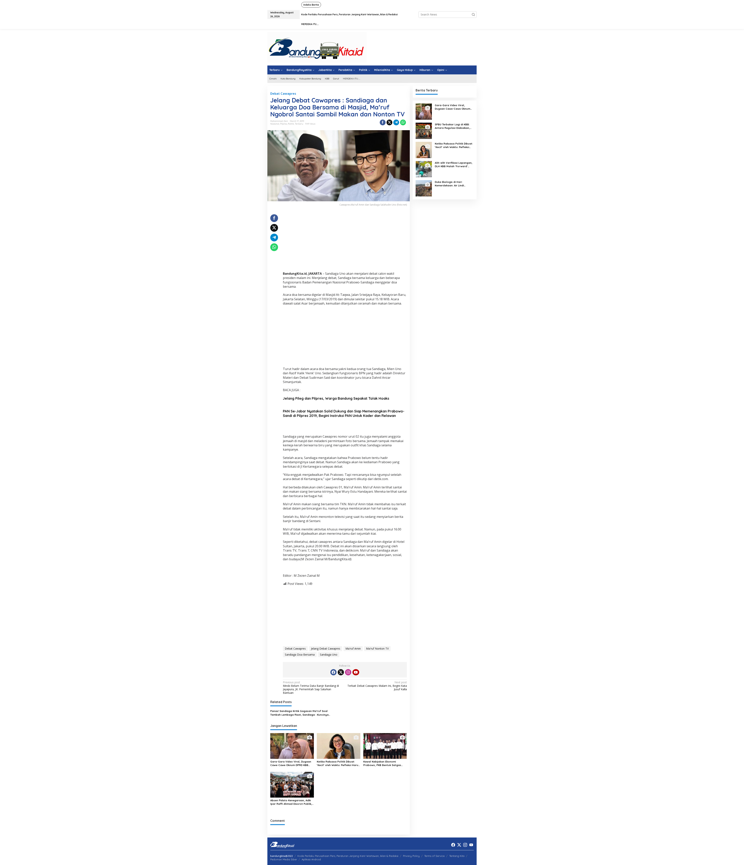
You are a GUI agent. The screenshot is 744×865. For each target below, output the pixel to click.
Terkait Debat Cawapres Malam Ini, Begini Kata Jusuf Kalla (377, 686)
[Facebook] (333, 672)
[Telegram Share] (396, 122)
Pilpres (283, 123)
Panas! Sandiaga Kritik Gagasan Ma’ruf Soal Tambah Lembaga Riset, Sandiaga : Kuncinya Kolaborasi (299, 712)
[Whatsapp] (403, 122)
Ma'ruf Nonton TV (377, 648)
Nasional (274, 123)
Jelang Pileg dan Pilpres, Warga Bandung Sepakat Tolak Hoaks (336, 398)
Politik (291, 123)
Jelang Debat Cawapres (325, 648)
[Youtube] (355, 672)
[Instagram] (348, 672)
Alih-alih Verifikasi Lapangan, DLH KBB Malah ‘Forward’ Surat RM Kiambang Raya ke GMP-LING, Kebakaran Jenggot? (453, 164)
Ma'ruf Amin (353, 648)
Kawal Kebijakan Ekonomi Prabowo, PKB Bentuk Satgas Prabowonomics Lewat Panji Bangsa (382, 763)
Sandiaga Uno (328, 654)
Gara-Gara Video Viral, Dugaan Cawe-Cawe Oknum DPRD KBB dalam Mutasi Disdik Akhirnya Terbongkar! (290, 763)
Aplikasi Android (311, 859)
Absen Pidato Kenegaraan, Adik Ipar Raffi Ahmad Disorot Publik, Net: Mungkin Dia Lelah (291, 802)
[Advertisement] (345, 241)
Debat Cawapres (283, 93)
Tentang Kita (456, 855)
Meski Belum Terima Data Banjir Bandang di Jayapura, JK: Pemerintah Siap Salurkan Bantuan (311, 688)
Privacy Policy (411, 855)
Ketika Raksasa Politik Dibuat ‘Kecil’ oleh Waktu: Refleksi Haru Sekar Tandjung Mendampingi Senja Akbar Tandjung (337, 763)
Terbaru (299, 123)
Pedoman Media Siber (283, 859)
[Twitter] (341, 672)
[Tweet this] (389, 122)
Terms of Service (434, 855)
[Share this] (383, 122)
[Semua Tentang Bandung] (317, 47)
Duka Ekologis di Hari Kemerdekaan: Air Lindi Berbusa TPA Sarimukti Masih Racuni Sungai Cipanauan (453, 183)
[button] (473, 14)
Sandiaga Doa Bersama (300, 654)
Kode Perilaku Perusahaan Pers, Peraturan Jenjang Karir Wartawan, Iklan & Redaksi (347, 855)
